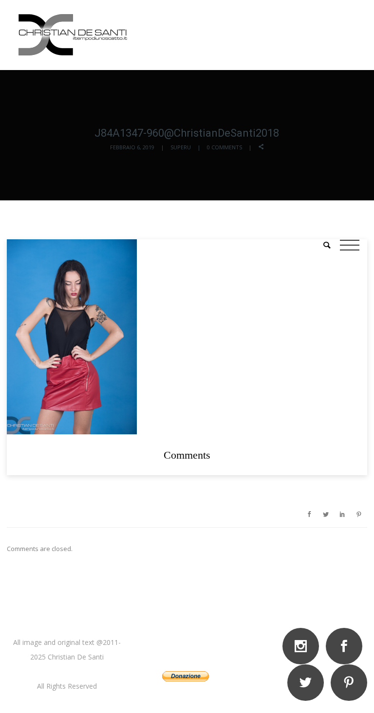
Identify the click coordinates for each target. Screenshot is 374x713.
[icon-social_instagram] (303, 646)
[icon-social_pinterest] (349, 682)
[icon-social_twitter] (308, 682)
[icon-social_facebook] (346, 646)
